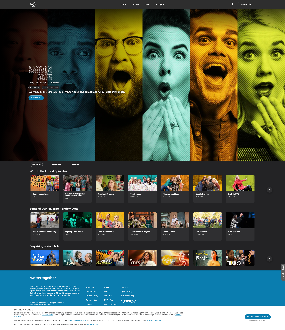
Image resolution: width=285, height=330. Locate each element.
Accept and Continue (257, 317)
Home (106, 287)
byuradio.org (126, 292)
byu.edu (124, 287)
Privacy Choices (154, 321)
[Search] (231, 4)
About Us (90, 287)
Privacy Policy (92, 296)
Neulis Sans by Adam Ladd (42, 304)
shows (136, 4)
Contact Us (91, 292)
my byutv (160, 4)
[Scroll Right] (269, 190)
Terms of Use (91, 300)
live (147, 4)
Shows (107, 292)
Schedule (108, 296)
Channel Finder (111, 304)
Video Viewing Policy (77, 321)
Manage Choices (257, 321)
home (123, 4)
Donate (89, 304)
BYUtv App (108, 300)
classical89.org (127, 296)
